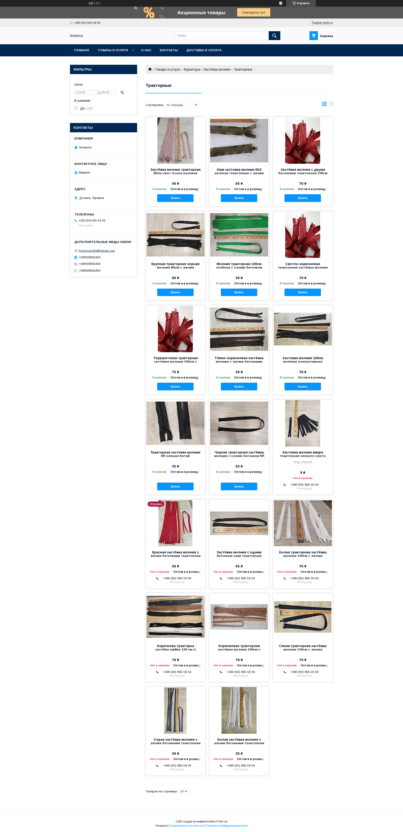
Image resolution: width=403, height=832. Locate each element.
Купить (175, 198)
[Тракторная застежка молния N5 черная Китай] (175, 423)
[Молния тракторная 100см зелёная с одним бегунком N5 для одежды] (239, 234)
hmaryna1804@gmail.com (97, 250)
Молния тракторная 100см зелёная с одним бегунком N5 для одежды (239, 267)
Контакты (169, 50)
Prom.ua (221, 821)
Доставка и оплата (204, 50)
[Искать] (274, 35)
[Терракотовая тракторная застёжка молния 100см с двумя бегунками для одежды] (175, 328)
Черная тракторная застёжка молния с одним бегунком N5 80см (239, 456)
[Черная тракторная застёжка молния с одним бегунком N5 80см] (239, 423)
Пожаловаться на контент (186, 825)
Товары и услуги (112, 50)
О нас (146, 50)
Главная (81, 50)
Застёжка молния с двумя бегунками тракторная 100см (302, 171)
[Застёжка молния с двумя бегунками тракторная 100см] (303, 140)
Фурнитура (192, 69)
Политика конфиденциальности (226, 825)
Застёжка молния (217, 69)
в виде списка (331, 105)
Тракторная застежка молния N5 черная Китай (175, 454)
